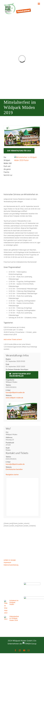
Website (9, 395)
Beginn (8, 359)
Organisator (10, 380)
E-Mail (8, 390)
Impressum (7, 562)
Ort (7, 432)
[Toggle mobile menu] (39, 3)
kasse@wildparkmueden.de (15, 392)
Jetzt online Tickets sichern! (13, 339)
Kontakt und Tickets (17, 453)
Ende (7, 364)
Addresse (9, 437)
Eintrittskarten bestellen (14, 469)
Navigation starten (12, 474)
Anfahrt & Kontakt (10, 560)
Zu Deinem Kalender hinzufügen (17, 369)
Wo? (8, 428)
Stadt (8, 448)
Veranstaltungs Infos (17, 355)
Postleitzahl (10, 443)
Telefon (8, 385)
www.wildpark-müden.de (14, 398)
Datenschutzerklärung (11, 565)
